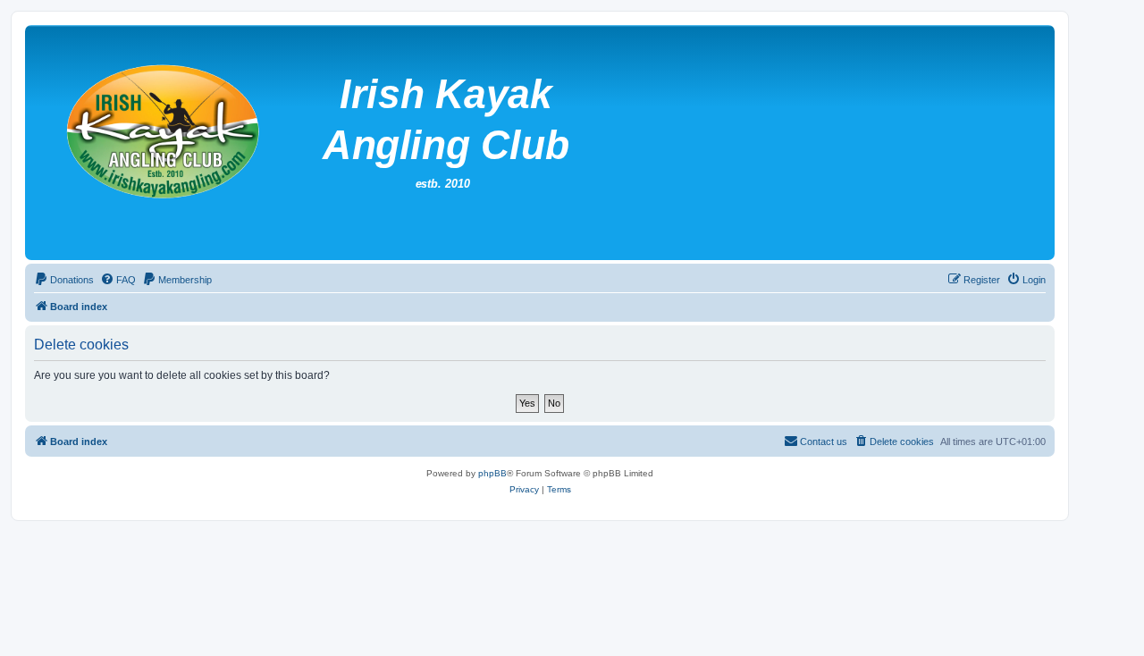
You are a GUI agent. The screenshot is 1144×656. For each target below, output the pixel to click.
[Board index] (464, 142)
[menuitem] (64, 279)
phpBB (492, 473)
